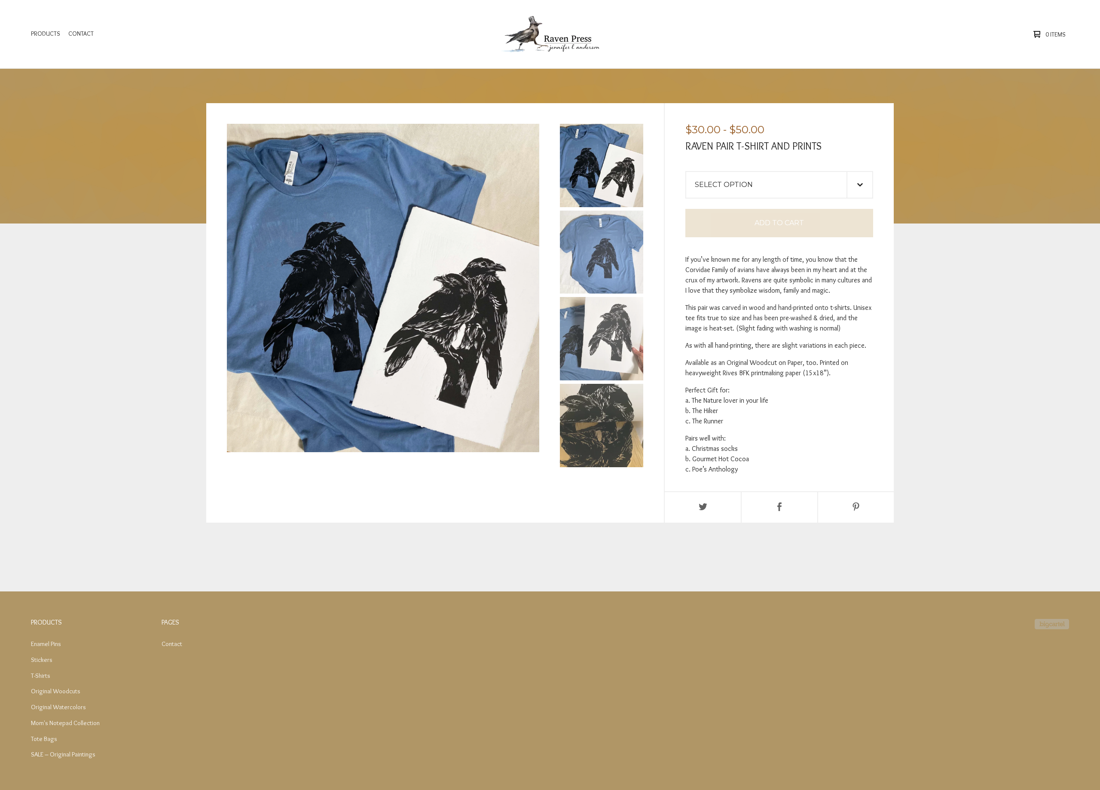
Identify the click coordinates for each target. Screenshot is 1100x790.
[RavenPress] (548, 33)
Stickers (41, 660)
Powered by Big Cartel (1052, 624)
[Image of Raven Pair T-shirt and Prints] (601, 165)
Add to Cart (779, 223)
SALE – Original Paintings (63, 754)
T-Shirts (40, 676)
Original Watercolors (58, 707)
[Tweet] (703, 507)
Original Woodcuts (55, 691)
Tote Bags (44, 739)
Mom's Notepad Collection (65, 723)
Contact (81, 33)
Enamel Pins (46, 644)
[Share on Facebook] (779, 507)
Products (45, 33)
